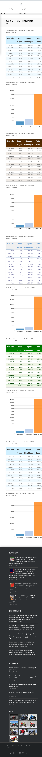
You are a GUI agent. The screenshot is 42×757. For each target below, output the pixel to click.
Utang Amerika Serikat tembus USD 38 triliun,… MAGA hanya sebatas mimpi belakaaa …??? (21, 644)
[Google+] (23, 753)
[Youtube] (20, 753)
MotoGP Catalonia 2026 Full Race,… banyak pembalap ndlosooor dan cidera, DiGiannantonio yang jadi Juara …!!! (22, 627)
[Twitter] (10, 753)
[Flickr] (17, 753)
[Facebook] (14, 753)
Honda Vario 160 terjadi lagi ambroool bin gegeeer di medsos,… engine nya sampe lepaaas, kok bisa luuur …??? (23, 636)
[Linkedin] (26, 753)
